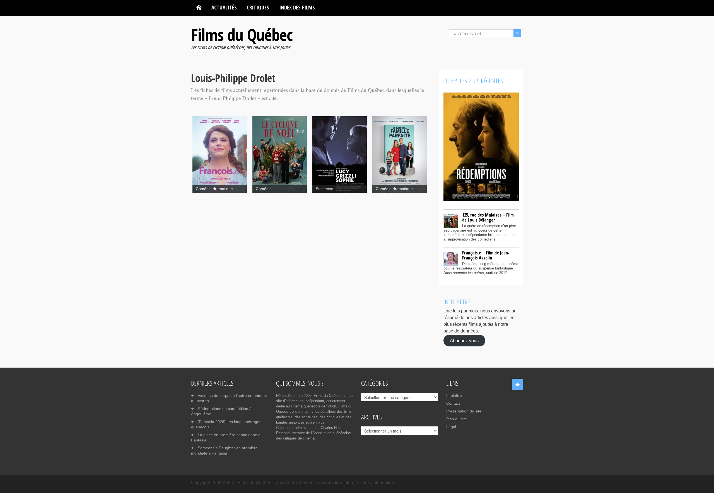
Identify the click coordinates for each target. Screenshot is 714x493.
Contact (453, 403)
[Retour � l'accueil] (198, 7)
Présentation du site (463, 411)
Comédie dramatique (214, 189)
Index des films (297, 7)
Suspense (324, 189)
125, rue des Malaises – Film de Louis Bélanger (488, 217)
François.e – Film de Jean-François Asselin (486, 255)
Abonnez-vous (464, 340)
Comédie (264, 189)
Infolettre (454, 395)
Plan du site (456, 419)
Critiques (258, 7)
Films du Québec (242, 34)
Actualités (224, 7)
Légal (451, 426)
